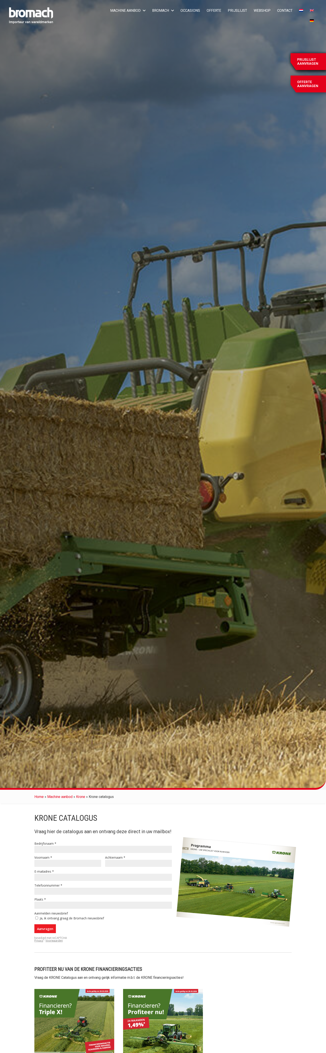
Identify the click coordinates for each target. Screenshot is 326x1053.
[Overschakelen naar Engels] (312, 11)
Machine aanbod (60, 797)
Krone (80, 797)
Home (39, 797)
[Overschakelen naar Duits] (312, 21)
